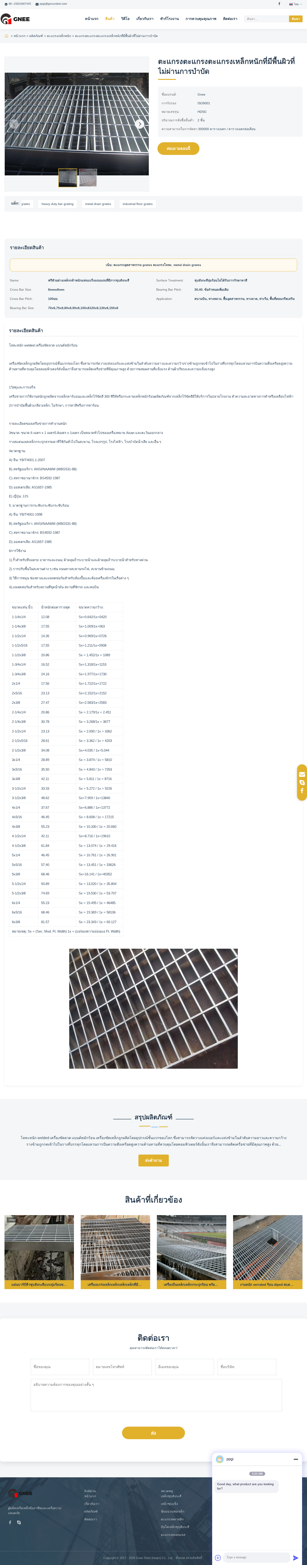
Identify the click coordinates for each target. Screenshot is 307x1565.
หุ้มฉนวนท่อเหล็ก (172, 1511)
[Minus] (295, 1459)
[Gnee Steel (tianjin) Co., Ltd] (15, 18)
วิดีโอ (125, 19)
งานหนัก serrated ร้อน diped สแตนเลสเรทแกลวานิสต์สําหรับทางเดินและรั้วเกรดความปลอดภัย (268, 1284)
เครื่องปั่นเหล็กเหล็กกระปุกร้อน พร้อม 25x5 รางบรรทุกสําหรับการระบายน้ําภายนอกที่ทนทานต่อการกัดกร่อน (191, 1284)
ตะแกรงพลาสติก (172, 1519)
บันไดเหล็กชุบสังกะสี (175, 1527)
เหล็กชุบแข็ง (169, 1504)
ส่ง (153, 1433)
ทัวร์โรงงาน (169, 19)
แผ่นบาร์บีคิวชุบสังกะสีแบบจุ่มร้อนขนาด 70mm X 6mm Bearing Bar (39, 1284)
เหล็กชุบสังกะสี (171, 1496)
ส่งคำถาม (153, 1160)
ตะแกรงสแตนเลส (173, 1535)
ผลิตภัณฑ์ (36, 36)
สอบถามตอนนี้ (179, 149)
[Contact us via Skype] (302, 782)
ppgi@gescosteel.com (53, 3)
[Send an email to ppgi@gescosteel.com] (302, 774)
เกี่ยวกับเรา (145, 19)
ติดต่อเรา (230, 19)
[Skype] (19, 1523)
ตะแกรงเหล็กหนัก (59, 36)
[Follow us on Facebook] (302, 790)
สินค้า (109, 19)
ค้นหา (296, 19)
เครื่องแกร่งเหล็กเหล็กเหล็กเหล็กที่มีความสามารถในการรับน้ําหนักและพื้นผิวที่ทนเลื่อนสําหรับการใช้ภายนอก (115, 1284)
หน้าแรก (91, 19)
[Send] (295, 1558)
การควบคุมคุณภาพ (201, 19)
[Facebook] (279, 4)
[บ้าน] (6, 36)
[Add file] (218, 1558)
